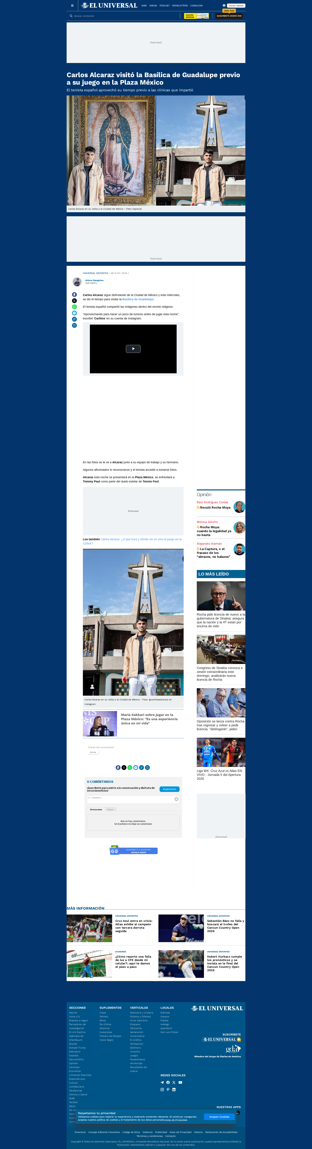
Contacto (170, 1136)
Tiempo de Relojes (110, 1036)
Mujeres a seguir (78, 1020)
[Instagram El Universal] (162, 1089)
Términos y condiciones (150, 1136)
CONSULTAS (196, 5)
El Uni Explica (77, 1032)
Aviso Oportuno (139, 1020)
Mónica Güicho (207, 522)
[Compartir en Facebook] (74, 294)
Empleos (135, 1024)
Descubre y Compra (141, 1012)
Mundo (73, 1043)
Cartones (74, 1067)
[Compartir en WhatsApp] (74, 306)
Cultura (73, 1082)
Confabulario (76, 1086)
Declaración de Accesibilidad (221, 1132)
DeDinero (135, 1047)
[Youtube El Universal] (180, 1083)
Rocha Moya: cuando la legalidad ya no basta (214, 531)
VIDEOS (153, 5)
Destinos (105, 1028)
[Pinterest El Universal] (168, 1089)
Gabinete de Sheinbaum (76, 1038)
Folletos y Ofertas (140, 1016)
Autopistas (106, 1032)
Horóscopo (136, 1063)
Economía (75, 1071)
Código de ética (131, 1132)
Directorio (80, 1132)
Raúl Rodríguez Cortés (212, 502)
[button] (229, 16)
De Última (105, 1024)
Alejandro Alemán (209, 543)
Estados (74, 1055)
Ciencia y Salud (78, 1094)
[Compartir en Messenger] (74, 313)
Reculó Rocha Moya (215, 507)
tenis (93, 752)
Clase (103, 1012)
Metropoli (74, 1051)
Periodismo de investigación (77, 1026)
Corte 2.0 (74, 1016)
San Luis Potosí (169, 1032)
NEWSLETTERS (180, 5)
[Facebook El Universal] (168, 1083)
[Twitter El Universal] (174, 1083)
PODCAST (165, 5)
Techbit (73, 1102)
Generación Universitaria (137, 1034)
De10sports (136, 1043)
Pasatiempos (137, 1059)
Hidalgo (165, 1024)
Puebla (165, 1020)
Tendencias (75, 1090)
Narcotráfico (76, 1059)
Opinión (204, 494)
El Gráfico (136, 1040)
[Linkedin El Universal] (174, 1089)
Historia (198, 1132)
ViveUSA (135, 1051)
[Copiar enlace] (74, 319)
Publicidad (161, 1132)
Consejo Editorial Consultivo (104, 1132)
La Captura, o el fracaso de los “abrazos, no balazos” (213, 553)
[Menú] (72, 5)
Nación (73, 1012)
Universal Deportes (95, 273)
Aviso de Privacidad (180, 1132)
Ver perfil (91, 283)
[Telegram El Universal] (162, 1083)
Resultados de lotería (138, 1069)
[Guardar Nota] (74, 325)
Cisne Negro (106, 1040)
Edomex (165, 1012)
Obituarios (136, 1028)
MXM (144, 5)
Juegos (134, 1055)
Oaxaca (165, 1016)
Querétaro (166, 1028)
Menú (72, 1106)
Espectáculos (77, 1079)
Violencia (148, 1132)
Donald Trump (77, 1047)
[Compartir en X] (74, 300)
